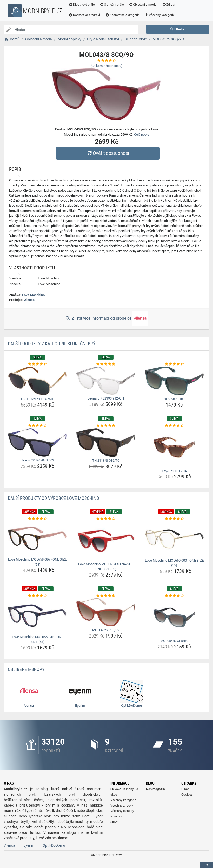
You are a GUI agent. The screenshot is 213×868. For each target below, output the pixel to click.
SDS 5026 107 (174, 399)
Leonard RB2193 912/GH (106, 398)
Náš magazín (155, 789)
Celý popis (141, 134)
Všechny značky (121, 805)
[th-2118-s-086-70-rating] (105, 425)
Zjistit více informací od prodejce (101, 318)
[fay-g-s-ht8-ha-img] (174, 447)
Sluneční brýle (114, 4)
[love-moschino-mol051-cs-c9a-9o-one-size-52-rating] (105, 518)
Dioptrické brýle (84, 4)
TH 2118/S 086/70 (105, 461)
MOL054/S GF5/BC (174, 641)
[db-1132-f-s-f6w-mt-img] (37, 381)
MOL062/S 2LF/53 (105, 630)
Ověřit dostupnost (111, 153)
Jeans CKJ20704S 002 (37, 460)
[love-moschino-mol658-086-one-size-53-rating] (37, 518)
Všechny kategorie (162, 15)
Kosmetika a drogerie (124, 15)
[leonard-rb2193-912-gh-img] (105, 381)
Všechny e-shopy (122, 811)
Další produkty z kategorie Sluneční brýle (54, 343)
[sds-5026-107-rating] (174, 364)
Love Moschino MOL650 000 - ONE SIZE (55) (174, 563)
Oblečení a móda (145, 4)
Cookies (186, 794)
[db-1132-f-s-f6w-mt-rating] (37, 364)
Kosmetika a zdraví (86, 15)
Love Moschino (33, 295)
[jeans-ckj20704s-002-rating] (37, 425)
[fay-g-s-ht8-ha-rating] (174, 425)
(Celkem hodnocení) (106, 66)
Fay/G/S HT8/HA (174, 471)
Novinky (116, 816)
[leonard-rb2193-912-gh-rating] (105, 364)
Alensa (29, 300)
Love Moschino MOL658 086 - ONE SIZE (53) (37, 561)
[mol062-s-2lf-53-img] (105, 612)
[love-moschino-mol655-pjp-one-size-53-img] (37, 615)
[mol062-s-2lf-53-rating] (105, 595)
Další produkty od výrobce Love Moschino (53, 498)
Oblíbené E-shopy (26, 669)
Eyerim (28, 845)
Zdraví (170, 4)
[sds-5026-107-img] (174, 381)
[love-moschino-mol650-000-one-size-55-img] (174, 539)
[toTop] (206, 865)
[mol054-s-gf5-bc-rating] (174, 595)
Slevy (114, 822)
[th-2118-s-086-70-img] (105, 442)
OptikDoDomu (54, 845)
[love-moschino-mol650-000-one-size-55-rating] (174, 518)
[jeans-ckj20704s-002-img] (37, 442)
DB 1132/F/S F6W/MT (37, 399)
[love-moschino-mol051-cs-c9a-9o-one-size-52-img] (105, 540)
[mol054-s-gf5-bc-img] (174, 617)
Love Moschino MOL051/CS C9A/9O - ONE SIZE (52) (105, 566)
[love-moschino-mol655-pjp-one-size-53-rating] (37, 595)
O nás (185, 789)
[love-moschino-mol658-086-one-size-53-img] (37, 538)
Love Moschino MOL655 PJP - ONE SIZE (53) (37, 639)
